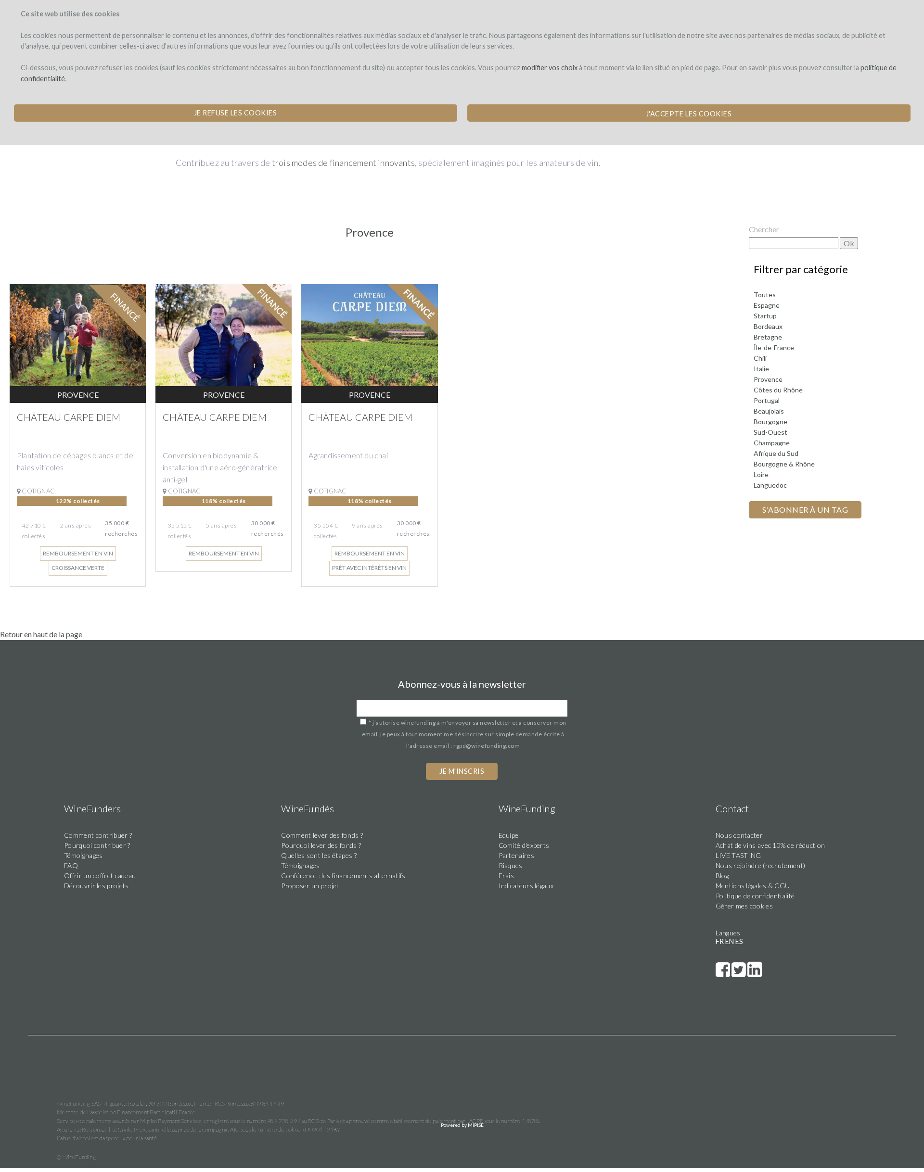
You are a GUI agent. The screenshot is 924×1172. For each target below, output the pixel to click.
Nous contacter (739, 835)
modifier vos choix (550, 67)
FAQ (71, 865)
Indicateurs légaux (526, 886)
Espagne (767, 305)
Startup (765, 316)
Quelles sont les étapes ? (319, 855)
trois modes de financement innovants (343, 162)
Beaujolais (769, 411)
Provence (768, 379)
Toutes (765, 294)
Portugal (767, 400)
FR (720, 941)
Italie (761, 369)
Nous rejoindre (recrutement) (760, 865)
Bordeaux (768, 326)
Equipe (509, 835)
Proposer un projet (310, 886)
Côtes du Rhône (778, 390)
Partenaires (516, 855)
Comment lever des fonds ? (322, 835)
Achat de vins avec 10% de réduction (770, 845)
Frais (506, 875)
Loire (761, 474)
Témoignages (83, 855)
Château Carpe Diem (69, 417)
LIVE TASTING (738, 855)
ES (739, 941)
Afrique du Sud (776, 453)
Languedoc (770, 485)
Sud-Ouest (770, 432)
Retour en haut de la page (41, 634)
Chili (760, 358)
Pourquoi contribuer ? (97, 845)
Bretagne (768, 337)
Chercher (764, 229)
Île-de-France (774, 347)
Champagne (772, 443)
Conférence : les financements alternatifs (343, 875)
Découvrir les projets (96, 886)
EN (729, 941)
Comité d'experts (524, 845)
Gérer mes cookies (744, 906)
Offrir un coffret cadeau (100, 875)
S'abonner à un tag (805, 509)
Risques (511, 865)
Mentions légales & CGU (753, 886)
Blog (722, 875)
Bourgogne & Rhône (784, 464)
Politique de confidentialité (755, 896)
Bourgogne (770, 421)
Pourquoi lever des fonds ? (321, 845)
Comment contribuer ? (98, 835)
